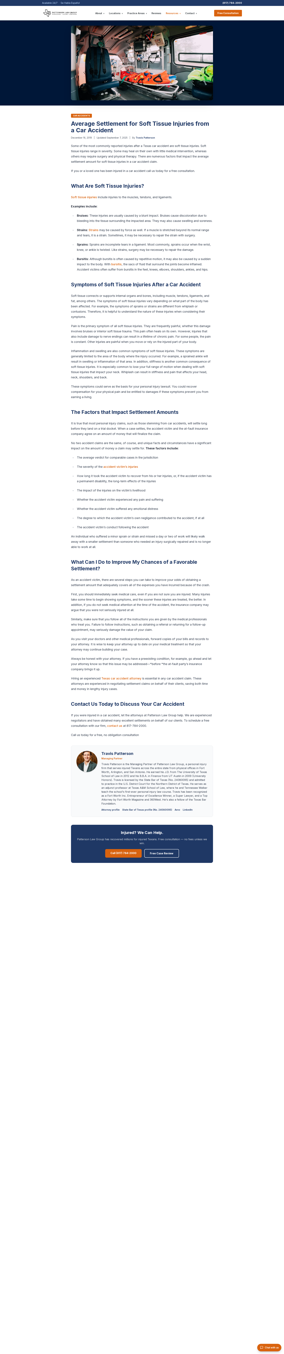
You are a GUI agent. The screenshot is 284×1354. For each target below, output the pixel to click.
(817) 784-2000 (232, 2)
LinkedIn (188, 809)
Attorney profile (110, 809)
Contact (191, 13)
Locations (116, 13)
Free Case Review (161, 853)
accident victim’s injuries (120, 466)
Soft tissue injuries (84, 197)
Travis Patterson (145, 137)
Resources (173, 13)
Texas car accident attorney (121, 678)
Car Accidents (81, 115)
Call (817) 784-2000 (123, 853)
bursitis (116, 264)
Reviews (156, 13)
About (99, 13)
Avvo (177, 809)
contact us (114, 725)
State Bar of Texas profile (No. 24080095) (147, 809)
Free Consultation (228, 13)
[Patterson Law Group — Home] (60, 13)
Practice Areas (137, 13)
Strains (93, 230)
